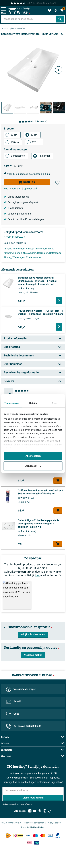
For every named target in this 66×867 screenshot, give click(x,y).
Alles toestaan (33, 456)
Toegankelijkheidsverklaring (32, 827)
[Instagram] (45, 811)
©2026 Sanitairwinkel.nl (11, 822)
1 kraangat (44, 156)
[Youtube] (35, 811)
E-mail (17, 701)
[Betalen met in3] (36, 842)
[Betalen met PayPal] (57, 835)
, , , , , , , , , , (32, 253)
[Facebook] (30, 811)
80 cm (34, 135)
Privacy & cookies (54, 822)
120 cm (36, 142)
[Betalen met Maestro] (35, 835)
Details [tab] (33, 403)
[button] (57, 182)
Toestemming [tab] (11, 403)
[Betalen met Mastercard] (42, 835)
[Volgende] (58, 70)
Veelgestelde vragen (25, 689)
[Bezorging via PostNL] (8, 835)
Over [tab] (54, 403)
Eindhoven (18, 237)
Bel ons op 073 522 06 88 (27, 726)
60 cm (14, 135)
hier (37, 575)
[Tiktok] (49, 811)
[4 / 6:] (46, 108)
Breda (7, 237)
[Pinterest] (40, 811)
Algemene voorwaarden (34, 822)
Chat (16, 714)
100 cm (15, 142)
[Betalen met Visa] (28, 835)
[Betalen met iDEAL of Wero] (18, 835)
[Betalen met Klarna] (29, 842)
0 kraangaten (18, 156)
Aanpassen (31, 466)
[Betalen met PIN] (50, 835)
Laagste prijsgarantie (19, 214)
